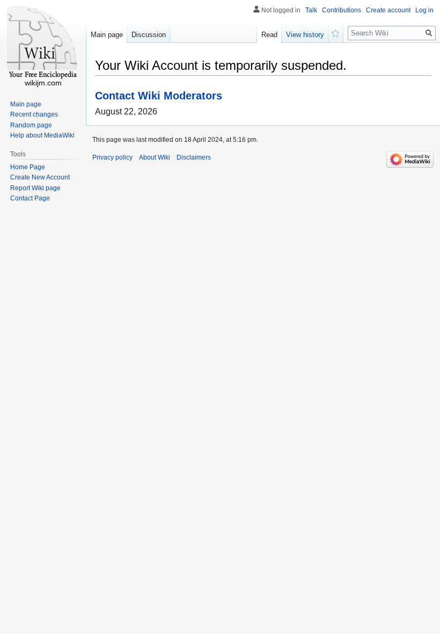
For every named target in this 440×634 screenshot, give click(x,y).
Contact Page (30, 198)
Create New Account (40, 177)
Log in (424, 10)
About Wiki (154, 157)
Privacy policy (112, 157)
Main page (107, 35)
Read (269, 35)
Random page (31, 125)
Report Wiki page (35, 188)
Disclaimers (194, 157)
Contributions (341, 10)
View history (305, 35)
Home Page (27, 167)
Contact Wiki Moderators (158, 95)
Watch (335, 32)
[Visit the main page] (43, 43)
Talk (311, 10)
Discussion (148, 35)
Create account (388, 10)
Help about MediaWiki (42, 135)
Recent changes (34, 114)
